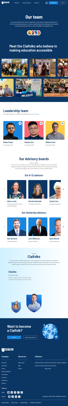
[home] (5, 3)
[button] (17, 2)
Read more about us (30, 337)
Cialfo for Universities (50, 362)
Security (4, 383)
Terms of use (14, 402)
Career (3, 368)
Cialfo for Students (61, 362)
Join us (14, 337)
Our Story (4, 377)
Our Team (4, 365)
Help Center (21, 362)
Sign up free (48, 368)
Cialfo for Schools (39, 362)
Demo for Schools (39, 365)
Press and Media (6, 371)
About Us (4, 362)
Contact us (53, 2)
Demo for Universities (50, 365)
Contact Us (4, 380)
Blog (19, 365)
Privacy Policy (5, 402)
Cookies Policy (24, 402)
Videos (20, 368)
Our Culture (5, 374)
